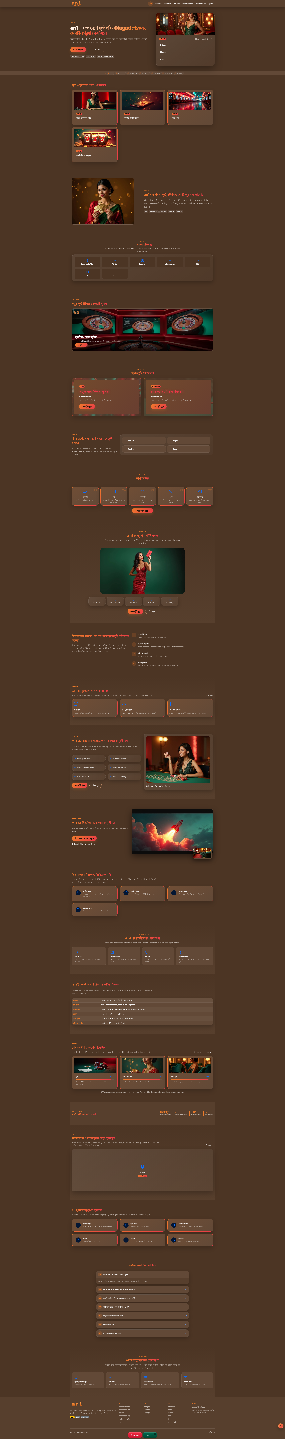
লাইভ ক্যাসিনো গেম (201, 4)
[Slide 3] (146, 347)
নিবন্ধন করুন (135, 1435)
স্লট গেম (211, 4)
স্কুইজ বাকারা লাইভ (124, 1419)
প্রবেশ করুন (150, 1435)
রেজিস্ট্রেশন (147, 1407)
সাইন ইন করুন (96, 49)
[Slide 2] (142, 347)
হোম (150, 4)
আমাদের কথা (171, 1407)
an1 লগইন (157, 4)
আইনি (169, 1416)
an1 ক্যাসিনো (167, 4)
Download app (86, 838)
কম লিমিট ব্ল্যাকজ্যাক (188, 4)
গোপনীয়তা (170, 1413)
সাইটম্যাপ (212, 1432)
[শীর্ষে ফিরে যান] (280, 1425)
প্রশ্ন (169, 1419)
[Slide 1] (138, 347)
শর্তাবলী (170, 1410)
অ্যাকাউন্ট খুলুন (78, 49)
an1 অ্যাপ (177, 4)
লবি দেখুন (151, 611)
